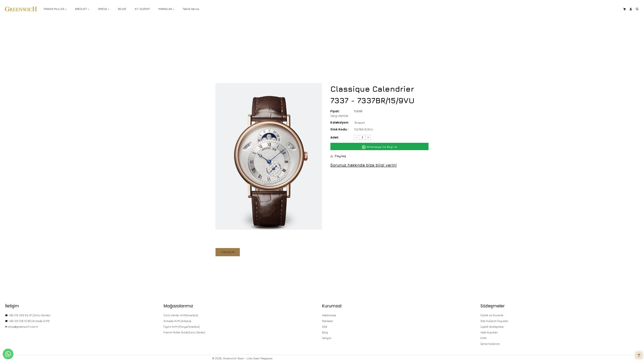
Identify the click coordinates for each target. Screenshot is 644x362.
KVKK (483, 338)
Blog (325, 332)
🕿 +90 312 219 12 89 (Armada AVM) (27, 320)
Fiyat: (334, 111)
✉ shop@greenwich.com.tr (21, 326)
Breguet (360, 122)
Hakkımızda (329, 315)
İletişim (326, 338)
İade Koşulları (489, 332)
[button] (624, 9)
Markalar (327, 320)
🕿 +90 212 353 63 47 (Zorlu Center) (27, 315)
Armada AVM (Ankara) (177, 320)
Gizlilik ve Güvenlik (491, 315)
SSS (324, 326)
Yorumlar (228, 252)
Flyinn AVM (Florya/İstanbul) (182, 326)
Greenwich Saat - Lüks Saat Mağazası (248, 358)
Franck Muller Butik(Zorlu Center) (184, 332)
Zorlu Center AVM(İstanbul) (181, 315)
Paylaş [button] (340, 156)
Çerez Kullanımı (490, 343)
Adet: (334, 137)
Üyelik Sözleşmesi (492, 326)
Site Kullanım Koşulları (494, 320)
